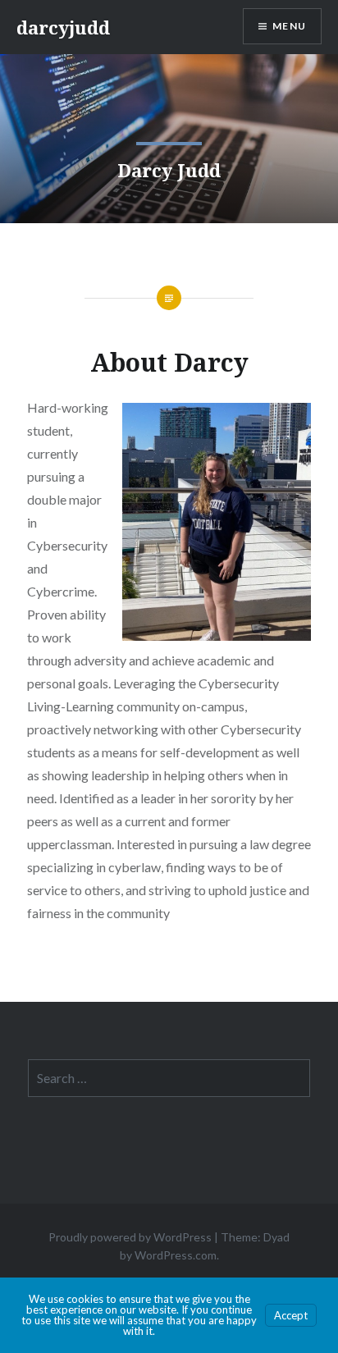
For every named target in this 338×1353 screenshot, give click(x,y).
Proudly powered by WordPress (130, 1237)
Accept (291, 1315)
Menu (289, 26)
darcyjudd (63, 27)
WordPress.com (176, 1255)
